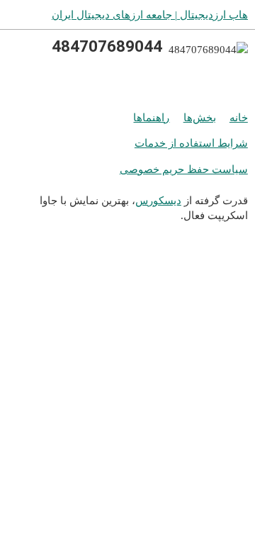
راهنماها (151, 117)
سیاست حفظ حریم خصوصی (184, 169)
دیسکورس (158, 200)
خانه (239, 117)
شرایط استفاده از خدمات (191, 143)
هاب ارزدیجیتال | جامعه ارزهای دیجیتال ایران (150, 15)
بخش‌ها (199, 117)
